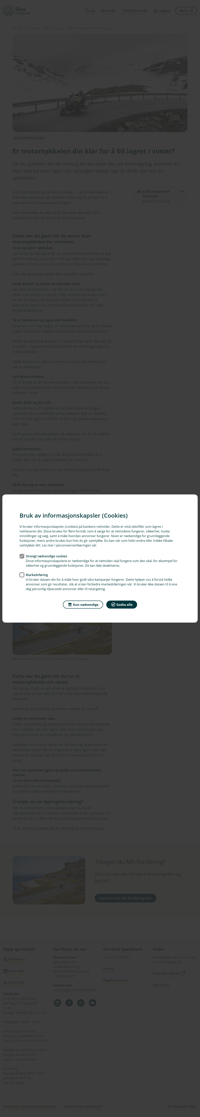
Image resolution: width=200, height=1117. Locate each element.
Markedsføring (37, 575)
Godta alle (124, 605)
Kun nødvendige (85, 605)
